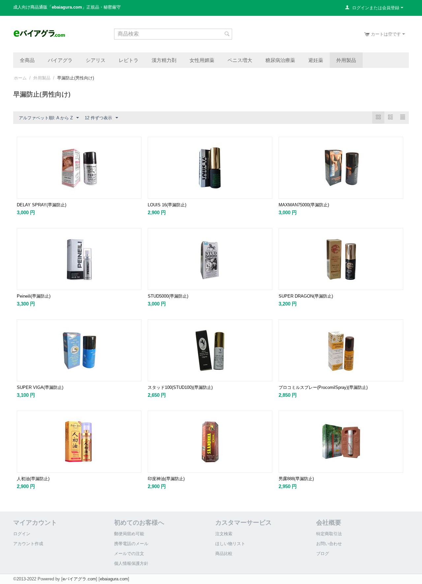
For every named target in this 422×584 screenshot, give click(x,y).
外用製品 (346, 60)
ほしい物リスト (230, 543)
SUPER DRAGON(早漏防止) (306, 296)
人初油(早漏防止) (33, 478)
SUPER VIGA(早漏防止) (40, 387)
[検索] (227, 34)
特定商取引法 (329, 533)
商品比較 (223, 553)
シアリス (96, 60)
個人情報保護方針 (131, 563)
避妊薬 (315, 60)
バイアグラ (60, 60)
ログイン (21, 533)
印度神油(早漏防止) (166, 478)
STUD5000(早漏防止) (168, 296)
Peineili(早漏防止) (33, 296)
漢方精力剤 (164, 60)
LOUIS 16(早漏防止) (167, 204)
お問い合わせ (329, 543)
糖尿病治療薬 (280, 60)
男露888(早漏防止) (296, 478)
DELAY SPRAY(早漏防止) (41, 204)
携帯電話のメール (131, 543)
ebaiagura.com (114, 578)
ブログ (322, 553)
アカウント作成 (28, 543)
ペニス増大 (239, 60)
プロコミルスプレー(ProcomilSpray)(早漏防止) (323, 387)
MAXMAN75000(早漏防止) (304, 204)
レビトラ (128, 60)
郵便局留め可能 (129, 533)
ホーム (20, 77)
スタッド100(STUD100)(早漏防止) (180, 387)
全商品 (27, 60)
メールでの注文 (129, 553)
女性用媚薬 (202, 60)
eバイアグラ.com (79, 578)
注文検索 (223, 533)
